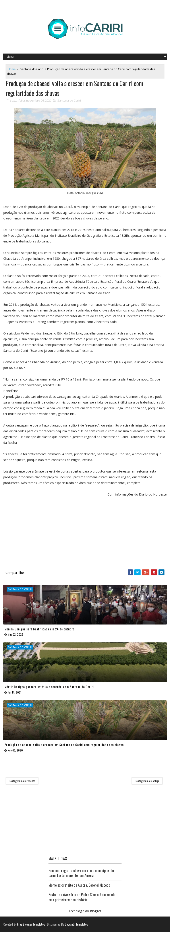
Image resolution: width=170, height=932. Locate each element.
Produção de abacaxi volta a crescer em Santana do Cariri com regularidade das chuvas (64, 744)
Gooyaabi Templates (76, 924)
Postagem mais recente (22, 781)
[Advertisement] (84, 534)
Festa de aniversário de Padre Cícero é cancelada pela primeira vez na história (81, 897)
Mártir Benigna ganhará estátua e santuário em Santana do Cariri (49, 686)
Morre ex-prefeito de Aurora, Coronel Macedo (79, 885)
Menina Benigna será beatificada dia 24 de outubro (39, 628)
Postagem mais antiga (147, 781)
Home (12, 69)
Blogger (95, 911)
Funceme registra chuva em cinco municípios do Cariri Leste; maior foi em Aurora (81, 873)
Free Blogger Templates (31, 924)
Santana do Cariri (31, 69)
